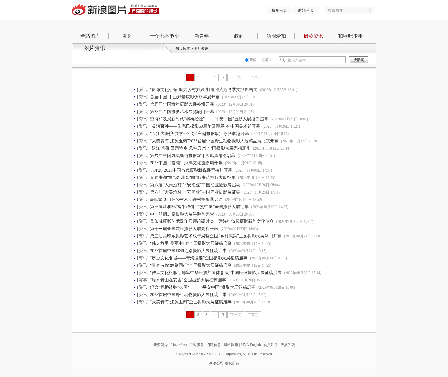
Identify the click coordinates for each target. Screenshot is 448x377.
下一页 (235, 77)
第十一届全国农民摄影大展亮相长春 (184, 229)
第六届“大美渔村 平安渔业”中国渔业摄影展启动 (195, 185)
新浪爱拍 (276, 35)
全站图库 (90, 35)
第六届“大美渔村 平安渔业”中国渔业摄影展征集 (195, 192)
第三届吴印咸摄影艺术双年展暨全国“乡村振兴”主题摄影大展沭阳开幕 (216, 236)
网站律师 (230, 345)
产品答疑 (287, 345)
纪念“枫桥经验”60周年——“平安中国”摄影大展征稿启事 (202, 287)
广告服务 (196, 345)
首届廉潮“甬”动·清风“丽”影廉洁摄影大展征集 (193, 177)
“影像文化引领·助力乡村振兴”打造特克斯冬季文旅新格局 (204, 89)
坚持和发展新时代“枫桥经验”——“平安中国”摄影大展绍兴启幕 (209, 119)
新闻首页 (279, 10)
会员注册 (270, 345)
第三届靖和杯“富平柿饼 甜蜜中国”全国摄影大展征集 (199, 207)
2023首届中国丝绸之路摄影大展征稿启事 (188, 250)
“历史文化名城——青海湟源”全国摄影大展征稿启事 (198, 258)
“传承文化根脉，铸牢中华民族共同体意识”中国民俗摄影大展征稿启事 (216, 272)
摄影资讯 (313, 35)
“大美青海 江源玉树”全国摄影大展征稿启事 (191, 302)
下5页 (253, 77)
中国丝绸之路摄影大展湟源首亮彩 (182, 214)
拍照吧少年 (350, 35)
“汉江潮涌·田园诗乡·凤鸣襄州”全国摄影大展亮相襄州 (200, 148)
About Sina (178, 345)
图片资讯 (201, 48)
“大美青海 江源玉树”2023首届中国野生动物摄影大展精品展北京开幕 (214, 141)
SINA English (250, 345)
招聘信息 (213, 345)
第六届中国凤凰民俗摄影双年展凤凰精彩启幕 (192, 155)
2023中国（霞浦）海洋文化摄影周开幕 (186, 163)
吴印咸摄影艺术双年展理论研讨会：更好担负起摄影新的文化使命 (212, 221)
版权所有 (232, 363)
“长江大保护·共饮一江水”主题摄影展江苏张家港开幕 (199, 133)
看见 (127, 35)
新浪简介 (160, 345)
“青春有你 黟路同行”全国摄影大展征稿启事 (191, 265)
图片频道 (182, 48)
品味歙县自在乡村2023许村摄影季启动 (186, 199)
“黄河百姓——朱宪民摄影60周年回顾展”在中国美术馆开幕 (205, 126)
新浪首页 (306, 10)
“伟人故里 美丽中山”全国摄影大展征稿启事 (191, 243)
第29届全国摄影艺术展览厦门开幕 (182, 111)
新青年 (201, 35)
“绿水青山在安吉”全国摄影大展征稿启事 (188, 280)
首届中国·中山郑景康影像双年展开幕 (185, 97)
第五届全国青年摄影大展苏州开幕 (182, 104)
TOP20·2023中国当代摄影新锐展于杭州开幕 (191, 170)
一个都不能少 (164, 35)
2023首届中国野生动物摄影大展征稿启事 (188, 294)
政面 (239, 35)
